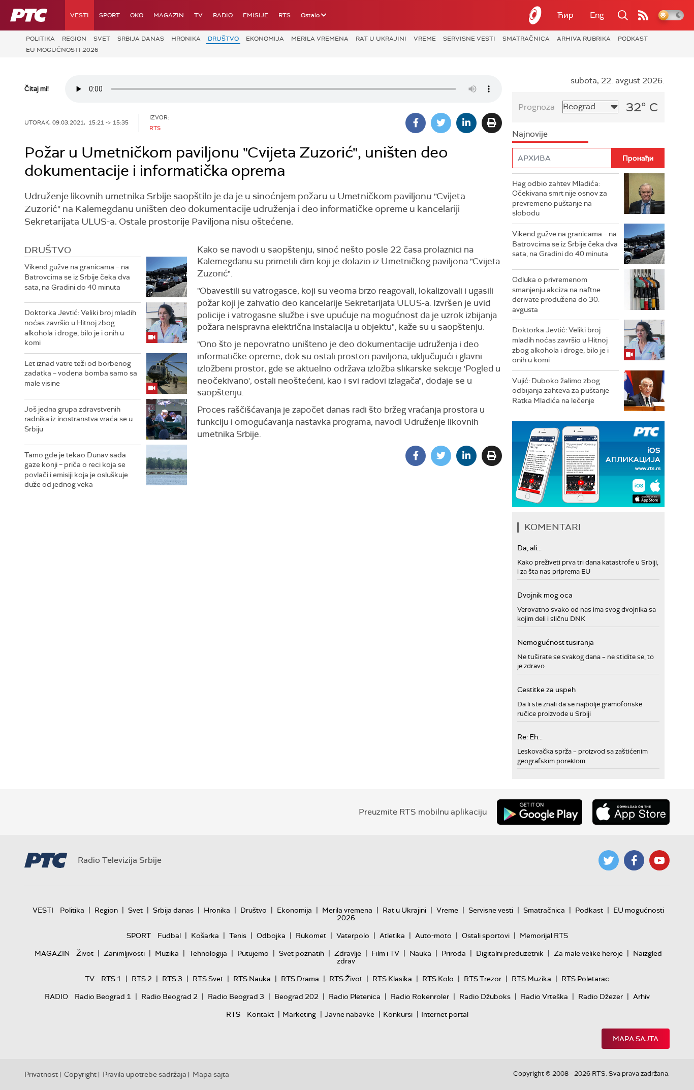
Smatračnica (526, 39)
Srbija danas (140, 39)
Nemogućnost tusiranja (555, 642)
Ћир (565, 15)
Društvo (223, 39)
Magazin (168, 15)
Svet (101, 39)
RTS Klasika (392, 978)
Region (74, 39)
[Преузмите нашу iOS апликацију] (631, 812)
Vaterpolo (352, 935)
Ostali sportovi (486, 935)
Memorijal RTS (544, 935)
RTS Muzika (531, 978)
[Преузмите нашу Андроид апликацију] (539, 812)
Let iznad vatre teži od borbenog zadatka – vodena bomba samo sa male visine (80, 373)
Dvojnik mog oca (545, 595)
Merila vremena (320, 39)
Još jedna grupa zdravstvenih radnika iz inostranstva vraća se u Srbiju (78, 418)
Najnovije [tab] (530, 134)
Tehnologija (208, 953)
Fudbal (169, 935)
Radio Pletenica (355, 996)
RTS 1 (111, 978)
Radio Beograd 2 (169, 996)
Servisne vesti (469, 39)
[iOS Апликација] (588, 464)
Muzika (167, 953)
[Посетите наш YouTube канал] (659, 860)
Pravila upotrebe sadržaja (144, 1074)
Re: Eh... (530, 736)
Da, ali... (529, 547)
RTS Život (345, 978)
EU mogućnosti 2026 (62, 50)
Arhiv (641, 996)
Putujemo (253, 953)
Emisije (255, 15)
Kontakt (260, 1014)
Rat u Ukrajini (381, 39)
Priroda (453, 953)
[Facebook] (415, 123)
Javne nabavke (349, 1014)
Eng (597, 15)
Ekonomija (265, 39)
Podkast (633, 39)
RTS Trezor (482, 978)
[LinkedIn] (466, 123)
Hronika (186, 39)
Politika (40, 39)
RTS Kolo (438, 978)
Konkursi (398, 1014)
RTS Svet (208, 978)
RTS (284, 15)
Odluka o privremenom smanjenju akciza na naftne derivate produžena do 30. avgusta (556, 294)
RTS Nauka (252, 978)
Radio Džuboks (485, 996)
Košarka (205, 935)
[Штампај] (492, 123)
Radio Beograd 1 (103, 996)
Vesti (79, 15)
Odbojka (271, 935)
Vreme (425, 39)
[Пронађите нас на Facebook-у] (634, 860)
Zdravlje (347, 953)
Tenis (237, 935)
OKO (136, 15)
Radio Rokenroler (420, 996)
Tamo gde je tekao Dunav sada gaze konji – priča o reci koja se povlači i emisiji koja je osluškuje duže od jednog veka (76, 469)
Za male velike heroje (588, 953)
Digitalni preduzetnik (510, 953)
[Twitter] (441, 123)
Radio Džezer (600, 996)
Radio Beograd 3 (236, 996)
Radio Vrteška (544, 996)
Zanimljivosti (124, 953)
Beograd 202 (296, 996)
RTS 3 (172, 978)
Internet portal (444, 1014)
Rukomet (311, 935)
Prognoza (536, 107)
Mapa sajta (635, 1038)
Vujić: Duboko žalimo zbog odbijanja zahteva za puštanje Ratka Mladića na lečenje (560, 390)
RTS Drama (300, 978)
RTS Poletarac (585, 978)
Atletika (392, 935)
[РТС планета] (535, 15)
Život (84, 953)
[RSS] (643, 15)
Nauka (420, 953)
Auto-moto (433, 935)
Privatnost (41, 1074)
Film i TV (385, 953)
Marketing (299, 1014)
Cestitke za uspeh (546, 689)
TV (198, 15)
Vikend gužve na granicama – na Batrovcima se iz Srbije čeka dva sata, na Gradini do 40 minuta (77, 276)
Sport (109, 15)
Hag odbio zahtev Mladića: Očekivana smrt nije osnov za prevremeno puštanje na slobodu (559, 198)
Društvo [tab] (47, 250)
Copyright (80, 1074)
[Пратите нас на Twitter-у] (608, 860)
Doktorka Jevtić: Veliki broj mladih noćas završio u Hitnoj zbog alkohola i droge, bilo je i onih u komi (80, 327)
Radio (223, 15)
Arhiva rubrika (584, 39)
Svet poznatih (301, 953)
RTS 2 (142, 978)
